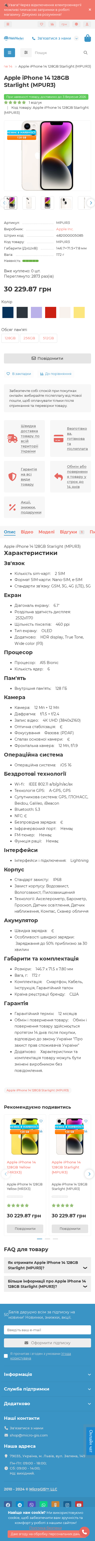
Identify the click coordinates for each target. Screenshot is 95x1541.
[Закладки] (41, 24)
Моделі (47, 531)
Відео (27, 531)
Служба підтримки (26, 1389)
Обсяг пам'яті (14, 329)
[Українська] (76, 24)
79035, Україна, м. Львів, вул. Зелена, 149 (47, 1456)
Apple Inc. (65, 229)
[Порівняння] (52, 24)
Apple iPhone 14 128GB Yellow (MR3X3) (21, 1167)
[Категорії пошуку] (26, 52)
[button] (4, 203)
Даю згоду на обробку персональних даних (47, 1534)
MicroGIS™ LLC (43, 1489)
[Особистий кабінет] (87, 24)
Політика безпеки (45, 1528)
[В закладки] (41, 1121)
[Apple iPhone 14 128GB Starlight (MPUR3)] (70, 1136)
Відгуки (71, 531)
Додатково (17, 1403)
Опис (10, 531)
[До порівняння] (41, 1131)
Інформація (18, 1374)
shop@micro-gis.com (29, 1435)
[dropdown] (8, 24)
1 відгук (34, 102)
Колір (6, 301)
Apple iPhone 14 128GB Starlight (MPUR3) (66, 1167)
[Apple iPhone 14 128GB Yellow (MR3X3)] (25, 1136)
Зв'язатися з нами (54, 38)
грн (64, 24)
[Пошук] (85, 52)
